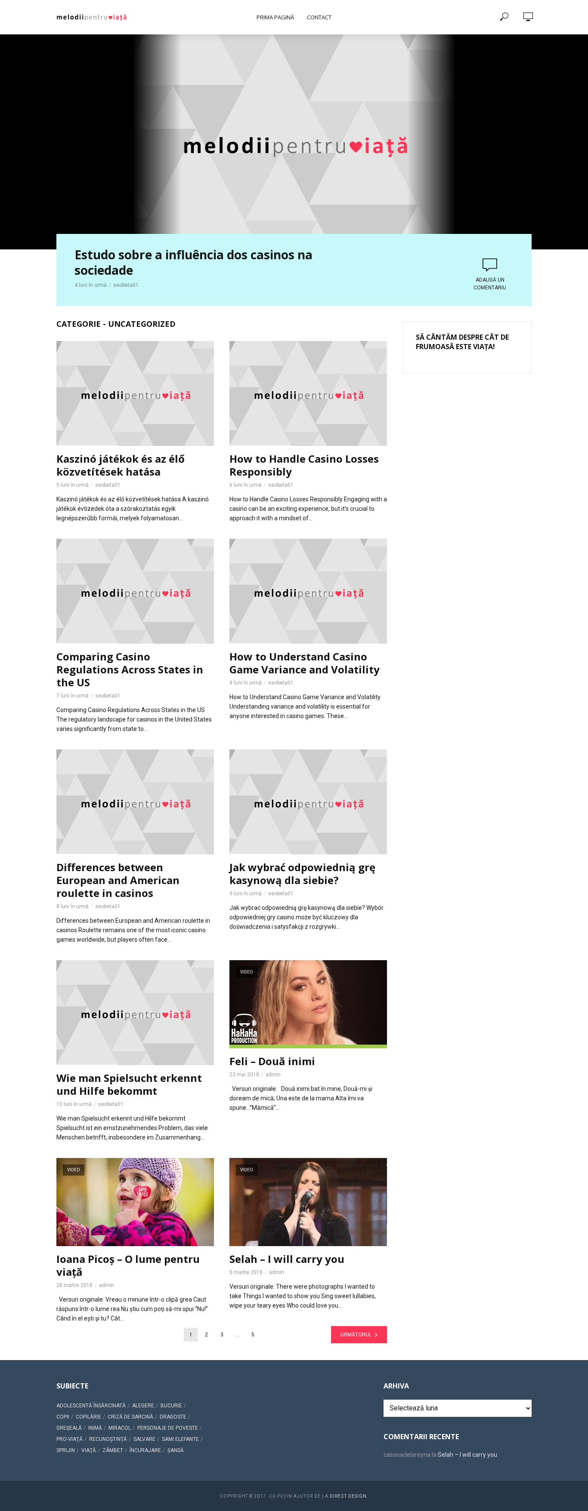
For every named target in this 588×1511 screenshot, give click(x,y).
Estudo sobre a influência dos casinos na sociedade (193, 262)
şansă (175, 1450)
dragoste (173, 1417)
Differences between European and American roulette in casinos (117, 880)
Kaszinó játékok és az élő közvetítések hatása (120, 465)
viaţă (88, 1450)
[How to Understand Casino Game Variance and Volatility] (308, 591)
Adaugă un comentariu (489, 284)
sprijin (65, 1450)
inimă (95, 1428)
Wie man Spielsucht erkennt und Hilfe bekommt (129, 1084)
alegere (143, 1406)
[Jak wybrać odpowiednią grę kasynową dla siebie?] (308, 801)
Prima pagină (275, 17)
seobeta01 (126, 285)
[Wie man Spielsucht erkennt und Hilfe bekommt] (135, 1012)
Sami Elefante (180, 1439)
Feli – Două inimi (272, 1061)
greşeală (69, 1428)
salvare (144, 1439)
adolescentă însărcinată (91, 1406)
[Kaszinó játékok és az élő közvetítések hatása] (135, 393)
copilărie (88, 1417)
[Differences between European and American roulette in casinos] (135, 801)
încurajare (145, 1450)
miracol (119, 1428)
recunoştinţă (108, 1439)
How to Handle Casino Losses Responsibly (304, 465)
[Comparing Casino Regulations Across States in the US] (135, 591)
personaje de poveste (167, 1428)
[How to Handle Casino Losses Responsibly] (308, 393)
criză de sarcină (130, 1417)
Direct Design (348, 1496)
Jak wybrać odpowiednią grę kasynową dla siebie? (302, 874)
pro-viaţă (69, 1439)
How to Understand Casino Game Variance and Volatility (304, 663)
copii (62, 1417)
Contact (319, 17)
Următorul (355, 1335)
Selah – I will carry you (286, 1259)
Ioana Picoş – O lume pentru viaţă (128, 1265)
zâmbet (112, 1450)
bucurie (171, 1406)
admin (273, 1075)
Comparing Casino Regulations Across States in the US (129, 669)
